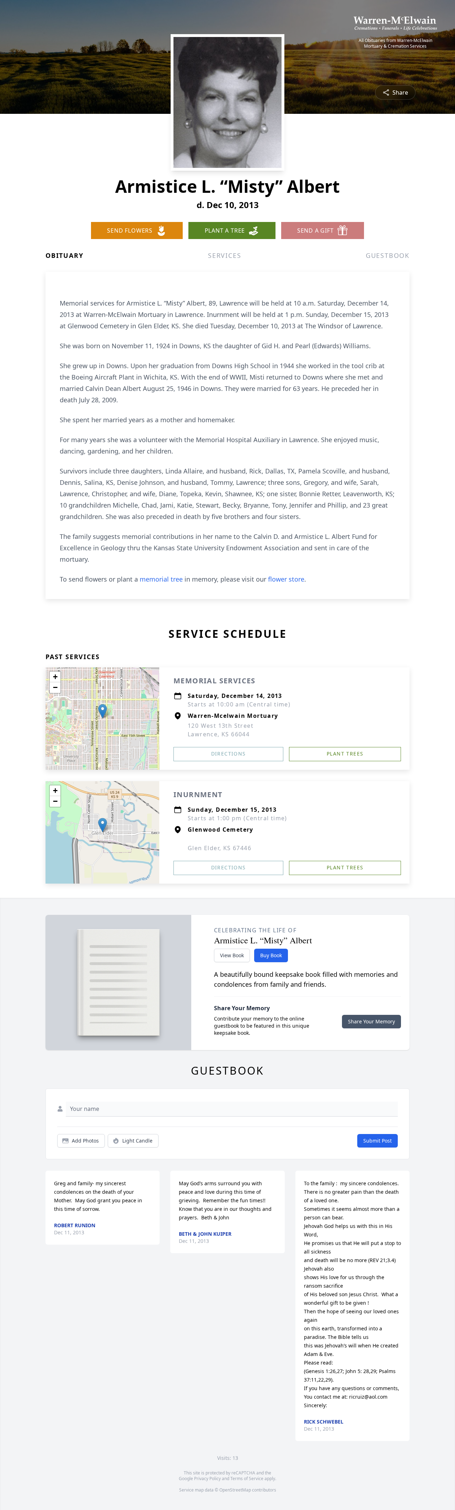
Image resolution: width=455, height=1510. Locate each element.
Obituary (64, 255)
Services (224, 255)
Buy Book (271, 955)
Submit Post (377, 1140)
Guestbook (388, 255)
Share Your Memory (371, 1021)
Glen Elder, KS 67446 (219, 848)
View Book (232, 955)
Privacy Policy (207, 1478)
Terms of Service (246, 1478)
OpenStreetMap (235, 1490)
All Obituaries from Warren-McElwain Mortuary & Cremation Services (395, 43)
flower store (286, 579)
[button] (102, 711)
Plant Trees (345, 753)
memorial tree (161, 579)
